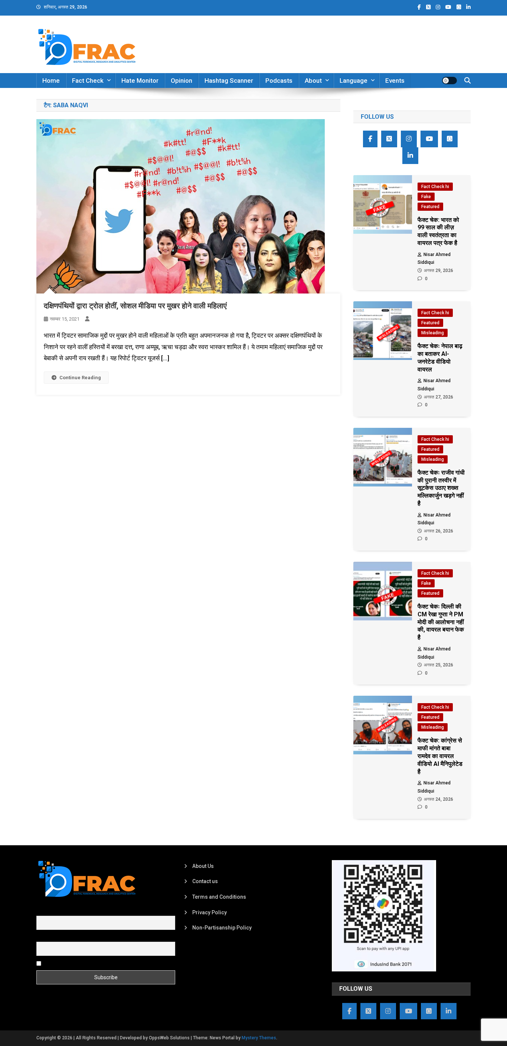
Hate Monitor (139, 80)
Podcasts (278, 80)
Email (42, 937)
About (313, 80)
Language (353, 80)
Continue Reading (80, 377)
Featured (430, 206)
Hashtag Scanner (229, 80)
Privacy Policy (209, 912)
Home (51, 80)
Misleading (432, 332)
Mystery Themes (259, 1037)
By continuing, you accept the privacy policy (94, 963)
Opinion (181, 80)
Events (395, 80)
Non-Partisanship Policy (222, 928)
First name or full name (63, 912)
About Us (203, 866)
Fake (426, 196)
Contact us (205, 881)
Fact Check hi (435, 186)
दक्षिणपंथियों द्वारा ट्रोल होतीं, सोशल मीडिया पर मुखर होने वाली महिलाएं (135, 305)
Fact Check (88, 80)
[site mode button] (449, 80)
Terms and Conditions (219, 897)
